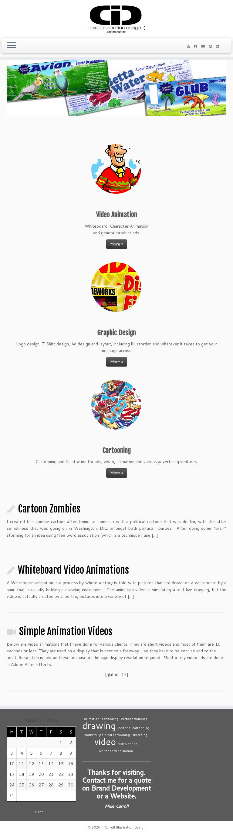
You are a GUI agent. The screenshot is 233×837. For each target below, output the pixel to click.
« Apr (39, 811)
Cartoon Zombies (49, 509)
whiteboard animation (116, 750)
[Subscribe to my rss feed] (190, 46)
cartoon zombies (134, 718)
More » (116, 244)
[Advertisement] (195, 753)
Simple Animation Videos (65, 631)
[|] (116, 18)
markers (90, 734)
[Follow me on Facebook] (197, 46)
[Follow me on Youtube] (205, 46)
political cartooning (114, 734)
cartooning (110, 718)
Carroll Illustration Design (125, 827)
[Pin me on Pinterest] (212, 46)
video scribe (127, 743)
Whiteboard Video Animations (73, 570)
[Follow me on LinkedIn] (219, 46)
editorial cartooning (133, 727)
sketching (139, 734)
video (105, 741)
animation (91, 718)
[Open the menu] (11, 45)
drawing (99, 725)
